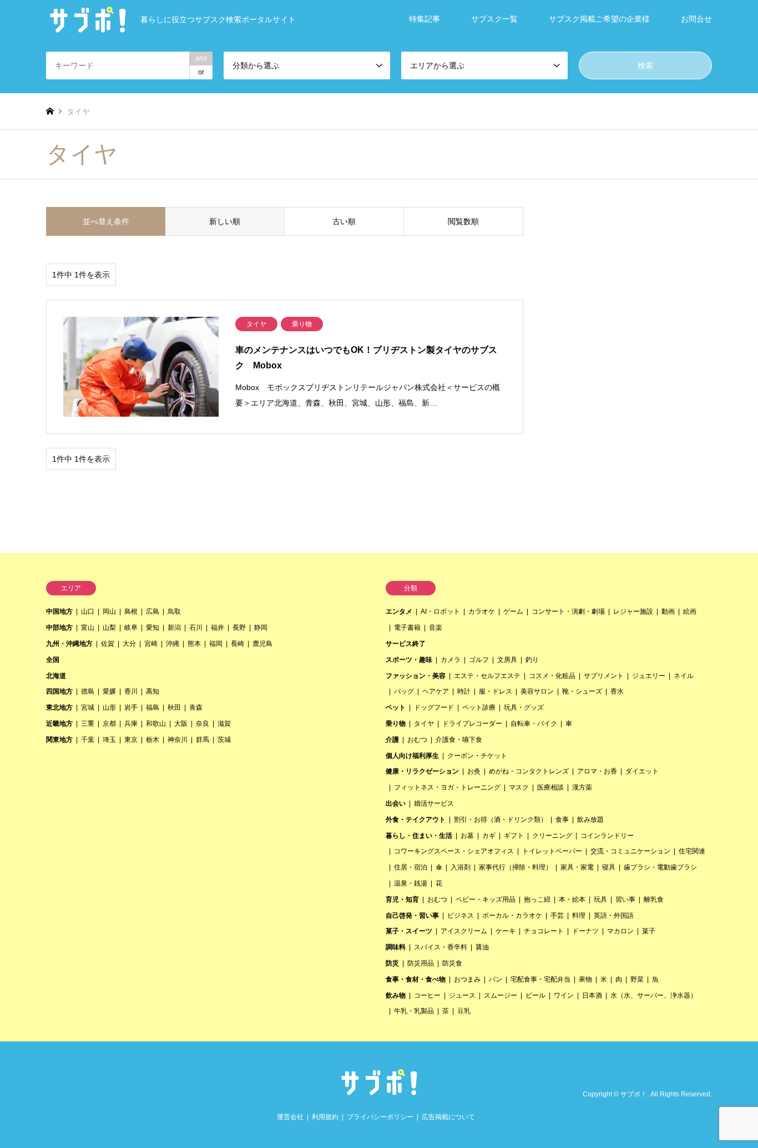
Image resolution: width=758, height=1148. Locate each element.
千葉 (87, 740)
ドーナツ (585, 931)
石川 (196, 627)
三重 (87, 723)
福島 (152, 707)
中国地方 (59, 611)
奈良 (202, 723)
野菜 (637, 979)
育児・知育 (402, 899)
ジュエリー (648, 676)
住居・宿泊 (410, 867)
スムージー (500, 995)
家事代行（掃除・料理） (515, 867)
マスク (519, 787)
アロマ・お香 (597, 771)
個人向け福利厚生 (412, 756)
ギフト (514, 835)
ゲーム (513, 611)
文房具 (507, 660)
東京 (131, 740)
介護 (392, 740)
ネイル (684, 676)
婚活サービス (434, 803)
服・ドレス (495, 691)
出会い (396, 803)
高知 (152, 691)
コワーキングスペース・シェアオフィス (454, 851)
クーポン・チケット (477, 756)
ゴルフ (479, 660)
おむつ (417, 740)
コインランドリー (607, 835)
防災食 (452, 963)
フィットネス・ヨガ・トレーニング (447, 787)
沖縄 (172, 644)
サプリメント (604, 676)
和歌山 (156, 723)
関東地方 (59, 740)
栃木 (152, 740)
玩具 (600, 899)
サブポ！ (633, 1095)
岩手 (131, 707)
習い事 (625, 899)
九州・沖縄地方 (69, 644)
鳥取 (174, 611)
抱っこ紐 (537, 899)
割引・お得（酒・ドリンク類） (500, 819)
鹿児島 (262, 644)
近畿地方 (59, 723)
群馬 (202, 740)
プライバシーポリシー (380, 1117)
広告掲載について (448, 1117)
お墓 (467, 835)
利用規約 (325, 1117)
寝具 (608, 867)
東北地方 (59, 707)
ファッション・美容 (416, 676)
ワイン (564, 995)
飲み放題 (590, 819)
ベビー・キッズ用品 (486, 899)
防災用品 (420, 963)
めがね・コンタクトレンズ (529, 771)
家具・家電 (577, 867)
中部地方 (59, 627)
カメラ (451, 660)
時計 (464, 691)
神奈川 (178, 740)
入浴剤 (461, 867)
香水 (617, 691)
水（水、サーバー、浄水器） (653, 995)
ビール (535, 995)
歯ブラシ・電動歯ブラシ (660, 867)
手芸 (557, 915)
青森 (196, 707)
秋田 (174, 707)
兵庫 (131, 723)
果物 (585, 979)
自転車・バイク (534, 723)
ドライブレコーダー (472, 723)
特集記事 (424, 18)
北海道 (56, 676)
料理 (578, 915)
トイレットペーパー (552, 851)
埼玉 (109, 740)
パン (495, 979)
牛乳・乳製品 (414, 1011)
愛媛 (109, 691)
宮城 (87, 707)
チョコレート (544, 931)
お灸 (474, 771)
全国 (52, 660)
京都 (109, 723)
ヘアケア (435, 691)
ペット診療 (479, 707)
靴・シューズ (582, 691)
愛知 (152, 627)
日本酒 (592, 995)
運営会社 (290, 1117)
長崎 (237, 644)
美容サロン (537, 691)
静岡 (260, 627)
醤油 (482, 947)
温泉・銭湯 (410, 883)
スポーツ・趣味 (409, 660)
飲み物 (396, 995)
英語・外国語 (614, 915)
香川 (131, 691)
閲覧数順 (463, 221)
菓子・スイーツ (409, 931)
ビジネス (460, 915)
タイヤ (424, 723)
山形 (109, 707)
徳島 (87, 691)
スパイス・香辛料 (440, 947)
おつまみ (467, 979)
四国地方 (59, 691)
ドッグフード (434, 707)
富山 (87, 627)
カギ (489, 835)
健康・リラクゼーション (422, 771)
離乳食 (654, 899)
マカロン (620, 931)
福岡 (216, 644)
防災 (392, 963)
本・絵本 (572, 899)
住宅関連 (692, 851)
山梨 (109, 627)
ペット (396, 707)
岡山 (109, 611)
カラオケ (481, 611)
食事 (562, 819)
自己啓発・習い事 (412, 915)
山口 (87, 611)
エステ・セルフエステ (487, 676)
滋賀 (224, 723)
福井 (217, 627)
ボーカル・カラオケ (512, 915)
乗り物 (396, 723)
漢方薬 (582, 787)
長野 (239, 627)
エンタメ (399, 611)
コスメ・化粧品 (552, 676)
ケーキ (506, 931)
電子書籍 (407, 627)
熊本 (194, 644)
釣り (532, 660)
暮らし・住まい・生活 (419, 835)
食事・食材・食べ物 (416, 979)
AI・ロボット (440, 611)
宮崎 (151, 644)
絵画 (689, 611)
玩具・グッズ (524, 707)
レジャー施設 (633, 611)
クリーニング (552, 835)
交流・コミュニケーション (630, 851)
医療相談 (550, 787)
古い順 (344, 221)
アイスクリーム (464, 931)
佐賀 (107, 644)
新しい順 (224, 221)
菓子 (648, 931)
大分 (129, 644)
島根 (131, 611)
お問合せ (696, 18)
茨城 (224, 740)
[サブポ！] (379, 1091)
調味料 (396, 947)
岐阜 (131, 627)
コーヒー (427, 995)
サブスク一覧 (494, 18)
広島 (152, 611)
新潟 (174, 627)
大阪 (181, 723)
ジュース (462, 995)
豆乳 (464, 1011)
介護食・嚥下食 (459, 740)
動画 (668, 611)
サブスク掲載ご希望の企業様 (599, 18)
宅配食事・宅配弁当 (540, 979)
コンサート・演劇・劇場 (568, 611)
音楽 (435, 627)
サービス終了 (406, 644)
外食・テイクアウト (416, 819)
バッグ (404, 691)
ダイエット (642, 771)
